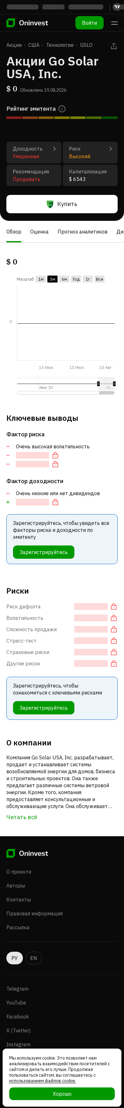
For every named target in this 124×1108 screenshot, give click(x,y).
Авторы (15, 885)
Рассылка (18, 927)
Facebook (17, 1016)
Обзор (13, 231)
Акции (14, 45)
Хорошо (62, 1094)
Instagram (18, 1044)
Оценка (39, 231)
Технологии (59, 45)
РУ (14, 958)
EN (33, 958)
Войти (89, 23)
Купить (67, 204)
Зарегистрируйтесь (44, 552)
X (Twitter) (18, 1030)
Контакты (18, 899)
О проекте (18, 871)
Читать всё (21, 817)
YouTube (16, 1002)
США (33, 45)
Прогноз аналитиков (82, 231)
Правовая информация (34, 913)
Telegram (17, 989)
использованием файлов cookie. (42, 1081)
